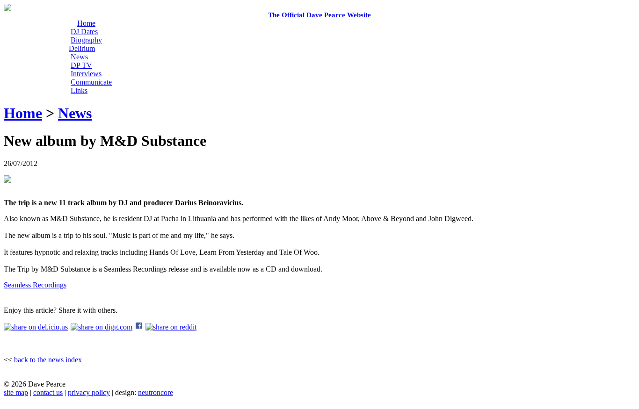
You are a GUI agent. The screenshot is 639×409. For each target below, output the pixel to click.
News (79, 57)
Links (79, 90)
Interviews (86, 74)
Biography (86, 40)
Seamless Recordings (35, 285)
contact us (48, 392)
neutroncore (155, 392)
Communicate (91, 82)
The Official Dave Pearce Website (319, 15)
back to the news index (48, 360)
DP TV (81, 65)
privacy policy (89, 392)
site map (16, 392)
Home (86, 23)
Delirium (82, 48)
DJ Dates (84, 32)
